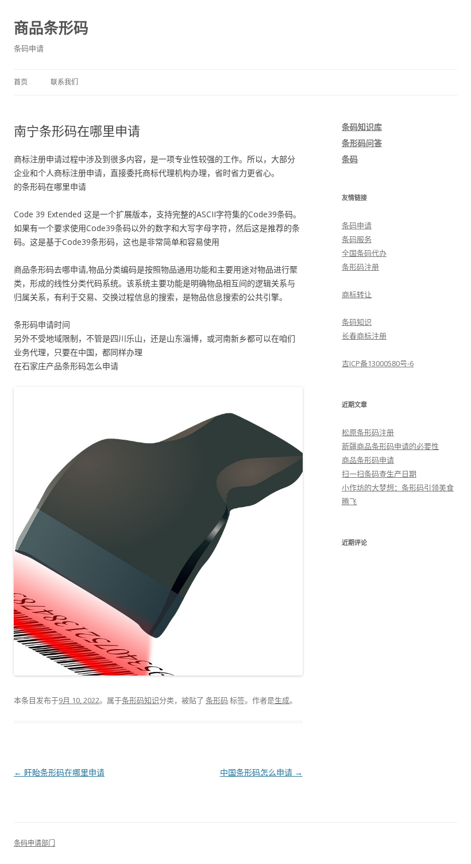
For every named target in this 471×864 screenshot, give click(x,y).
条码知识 (357, 322)
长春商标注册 (364, 336)
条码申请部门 (34, 843)
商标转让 (357, 294)
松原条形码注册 (368, 432)
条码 (350, 158)
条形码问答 (362, 142)
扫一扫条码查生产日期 (379, 474)
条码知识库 (362, 126)
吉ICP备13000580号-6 (378, 363)
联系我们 (64, 82)
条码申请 (357, 225)
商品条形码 (51, 27)
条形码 (217, 700)
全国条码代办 (364, 253)
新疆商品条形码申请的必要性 (390, 446)
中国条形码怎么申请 (261, 772)
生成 (282, 700)
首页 (21, 82)
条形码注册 (360, 267)
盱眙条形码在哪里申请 (59, 772)
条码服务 (357, 239)
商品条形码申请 (368, 460)
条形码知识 (140, 700)
